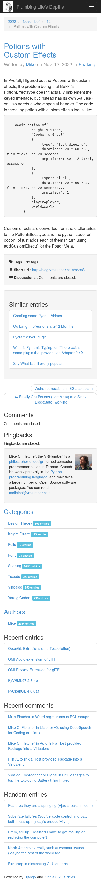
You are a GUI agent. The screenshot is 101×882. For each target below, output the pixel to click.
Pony (20, 555)
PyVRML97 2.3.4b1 (24, 680)
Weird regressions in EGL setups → (64, 388)
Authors (14, 611)
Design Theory (28, 523)
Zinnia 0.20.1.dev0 (59, 876)
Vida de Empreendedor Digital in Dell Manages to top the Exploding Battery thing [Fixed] (48, 777)
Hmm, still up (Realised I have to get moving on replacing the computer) (46, 834)
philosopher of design (26, 461)
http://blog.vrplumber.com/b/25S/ (58, 269)
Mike (31, 64)
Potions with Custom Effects (30, 50)
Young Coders (28, 597)
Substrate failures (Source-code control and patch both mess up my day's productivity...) (49, 818)
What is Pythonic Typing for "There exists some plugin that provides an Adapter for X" (49, 350)
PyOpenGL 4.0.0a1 (24, 691)
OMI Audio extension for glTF (32, 659)
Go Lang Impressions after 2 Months (43, 326)
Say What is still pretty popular (38, 363)
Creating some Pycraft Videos (37, 315)
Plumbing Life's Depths (40, 6)
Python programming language (35, 474)
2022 (12, 21)
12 (49, 21)
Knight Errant (27, 533)
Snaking (86, 64)
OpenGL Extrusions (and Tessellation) (39, 648)
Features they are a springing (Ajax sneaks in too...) (50, 805)
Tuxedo (22, 576)
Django (30, 876)
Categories (18, 511)
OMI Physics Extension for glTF (34, 669)
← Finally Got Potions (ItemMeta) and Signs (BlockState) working (50, 399)
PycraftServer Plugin (30, 336)
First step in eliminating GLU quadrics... (40, 863)
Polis (19, 544)
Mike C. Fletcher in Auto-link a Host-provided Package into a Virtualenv (44, 746)
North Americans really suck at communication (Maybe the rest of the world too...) (46, 850)
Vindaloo (23, 587)
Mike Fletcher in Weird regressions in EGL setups (48, 716)
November (31, 21)
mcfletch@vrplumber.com (30, 492)
